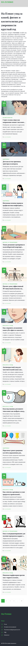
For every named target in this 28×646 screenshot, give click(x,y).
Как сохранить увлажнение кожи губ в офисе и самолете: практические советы (13, 329)
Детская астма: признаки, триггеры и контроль (12, 162)
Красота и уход (8, 325)
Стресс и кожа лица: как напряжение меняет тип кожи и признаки (14, 121)
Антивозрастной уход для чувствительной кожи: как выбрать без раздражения (12, 368)
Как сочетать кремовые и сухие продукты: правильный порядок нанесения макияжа (14, 493)
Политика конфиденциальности (12, 629)
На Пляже (7, 2)
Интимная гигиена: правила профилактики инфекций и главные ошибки (13, 204)
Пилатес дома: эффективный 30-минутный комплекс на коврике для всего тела (13, 287)
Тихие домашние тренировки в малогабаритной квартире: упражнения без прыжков (14, 246)
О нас (5, 624)
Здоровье (6, 159)
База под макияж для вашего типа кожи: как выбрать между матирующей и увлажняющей (14, 410)
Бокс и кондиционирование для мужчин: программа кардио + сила (14, 535)
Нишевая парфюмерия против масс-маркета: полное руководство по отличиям (14, 576)
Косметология (7, 117)
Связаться (6, 635)
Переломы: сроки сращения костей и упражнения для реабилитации (12, 451)
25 (21, 600)
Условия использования (10, 627)
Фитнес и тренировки (10, 242)
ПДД (5, 632)
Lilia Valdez (7, 137)
